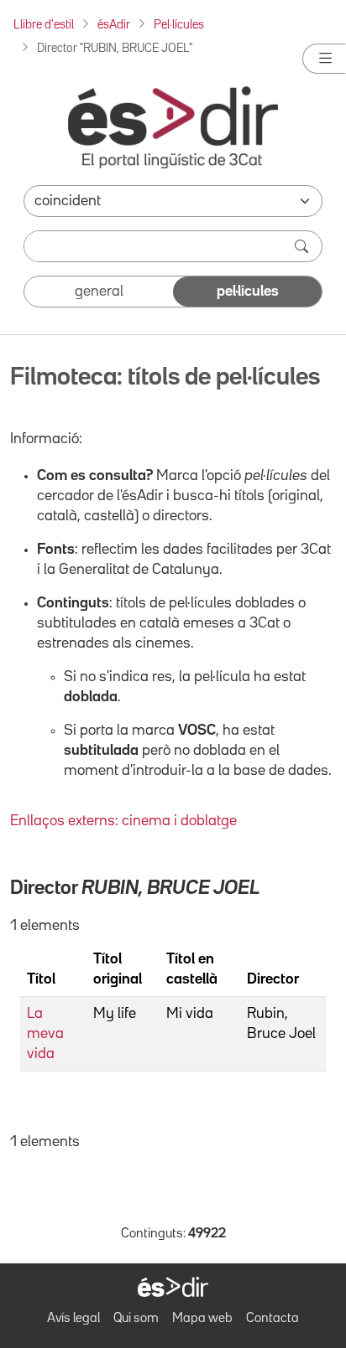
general (99, 291)
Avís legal (73, 1319)
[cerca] (303, 246)
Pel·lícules (179, 24)
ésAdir (113, 24)
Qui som (136, 1319)
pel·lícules (248, 291)
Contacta (272, 1319)
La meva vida (45, 1034)
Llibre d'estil (43, 24)
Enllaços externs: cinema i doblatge (123, 821)
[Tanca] (324, 59)
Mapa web (202, 1319)
